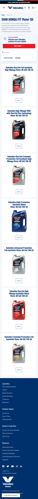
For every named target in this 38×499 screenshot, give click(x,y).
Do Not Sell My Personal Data (9, 473)
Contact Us (5, 413)
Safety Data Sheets (7, 447)
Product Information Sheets (10, 450)
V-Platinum (5, 399)
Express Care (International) (10, 430)
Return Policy (6, 416)
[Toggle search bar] (25, 8)
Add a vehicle (18, 46)
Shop (3, 15)
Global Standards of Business (11, 456)
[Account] (29, 7)
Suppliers (5, 459)
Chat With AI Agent (10, 495)
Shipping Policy (6, 419)
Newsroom (5, 402)
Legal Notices (5, 471)
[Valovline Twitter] (8, 466)
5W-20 (19, 100)
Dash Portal (5, 436)
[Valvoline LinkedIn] (21, 466)
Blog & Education (7, 393)
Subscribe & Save (7, 396)
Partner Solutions (7, 433)
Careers (4, 390)
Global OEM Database (8, 453)
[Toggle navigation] (3, 7)
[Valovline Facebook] (3, 466)
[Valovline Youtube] (12, 466)
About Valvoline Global (9, 387)
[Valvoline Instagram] (17, 466)
